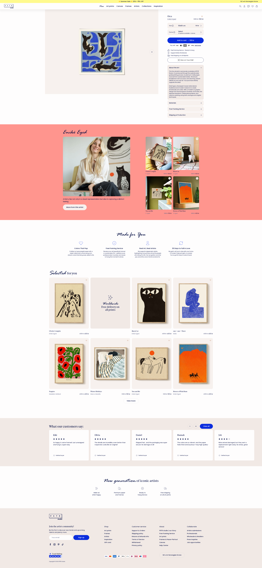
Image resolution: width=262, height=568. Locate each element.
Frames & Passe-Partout (168, 539)
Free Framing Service (176, 109)
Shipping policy (137, 533)
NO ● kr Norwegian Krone (249, 1)
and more (198, 45)
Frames (128, 6)
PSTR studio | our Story (167, 531)
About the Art (174, 68)
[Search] (240, 6)
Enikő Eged (171, 19)
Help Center (163, 545)
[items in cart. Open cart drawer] (256, 6)
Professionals (192, 533)
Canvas (119, 6)
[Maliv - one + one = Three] (193, 303)
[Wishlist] (252, 6)
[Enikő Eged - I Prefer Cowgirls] (159, 153)
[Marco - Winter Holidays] (110, 363)
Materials (172, 103)
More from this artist (74, 207)
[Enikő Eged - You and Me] (159, 193)
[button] (185, 26)
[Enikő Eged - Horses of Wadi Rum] (186, 193)
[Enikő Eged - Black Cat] (186, 153)
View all (206, 426)
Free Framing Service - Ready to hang (182, 50)
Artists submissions (194, 531)
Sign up (81, 537)
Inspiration (158, 6)
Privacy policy (137, 545)
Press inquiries (192, 539)
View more (131, 401)
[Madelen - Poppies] (69, 363)
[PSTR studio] (9, 6)
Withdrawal (136, 542)
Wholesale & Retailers (195, 536)
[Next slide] (151, 52)
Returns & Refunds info (140, 536)
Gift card (107, 542)
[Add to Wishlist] (202, 16)
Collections (146, 6)
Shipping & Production (177, 115)
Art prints (110, 6)
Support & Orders (138, 531)
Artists (136, 6)
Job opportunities (193, 542)
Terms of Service (138, 539)
